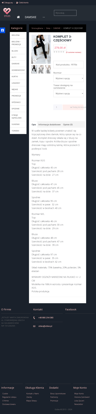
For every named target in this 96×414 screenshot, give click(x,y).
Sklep (48, 28)
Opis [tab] (34, 124)
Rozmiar (57, 72)
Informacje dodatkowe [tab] (49, 124)
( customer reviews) (73, 52)
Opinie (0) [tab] (68, 124)
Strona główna (37, 28)
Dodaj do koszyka (78, 107)
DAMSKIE (56, 28)
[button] (2, 30)
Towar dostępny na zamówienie (63, 86)
